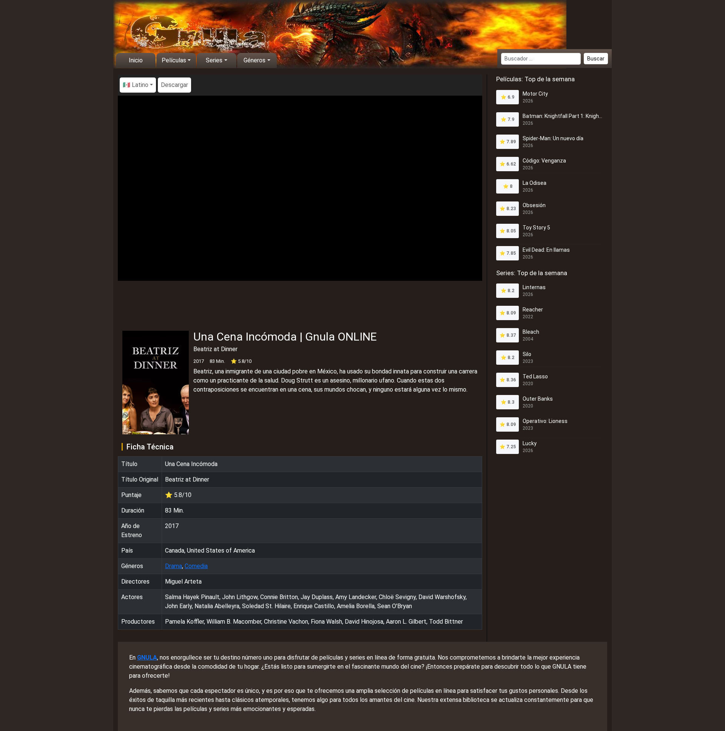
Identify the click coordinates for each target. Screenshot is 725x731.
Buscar (596, 59)
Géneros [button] (254, 60)
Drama (173, 566)
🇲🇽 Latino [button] (135, 84)
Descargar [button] (174, 84)
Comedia (196, 566)
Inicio (136, 60)
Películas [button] (174, 60)
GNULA (147, 657)
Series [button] (214, 60)
